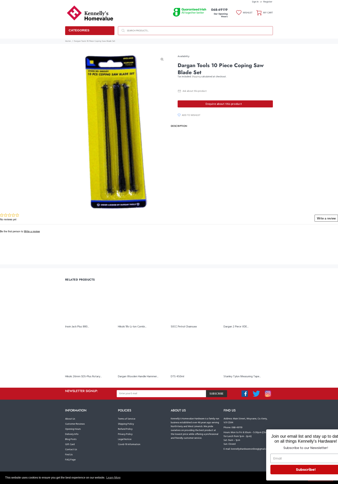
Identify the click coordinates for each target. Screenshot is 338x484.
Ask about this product (195, 91)
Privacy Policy (125, 434)
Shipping (196, 77)
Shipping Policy (126, 424)
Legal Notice (125, 439)
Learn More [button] (113, 477)
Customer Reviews (75, 424)
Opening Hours (73, 429)
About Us (70, 419)
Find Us (69, 455)
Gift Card (70, 444)
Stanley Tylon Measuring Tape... (242, 376)
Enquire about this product (224, 104)
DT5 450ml (177, 376)
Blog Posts (70, 439)
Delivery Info (72, 434)
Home (68, 41)
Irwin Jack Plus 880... (77, 326)
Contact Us (71, 450)
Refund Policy (125, 429)
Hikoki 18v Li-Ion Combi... (132, 326)
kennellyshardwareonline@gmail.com (250, 449)
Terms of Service (126, 419)
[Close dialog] (330, 434)
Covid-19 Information (129, 444)
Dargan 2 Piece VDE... (236, 326)
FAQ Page (70, 460)
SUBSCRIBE (216, 394)
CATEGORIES (79, 30)
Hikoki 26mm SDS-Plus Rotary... (83, 376)
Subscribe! (295, 469)
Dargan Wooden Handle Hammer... (138, 376)
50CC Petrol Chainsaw (184, 326)
